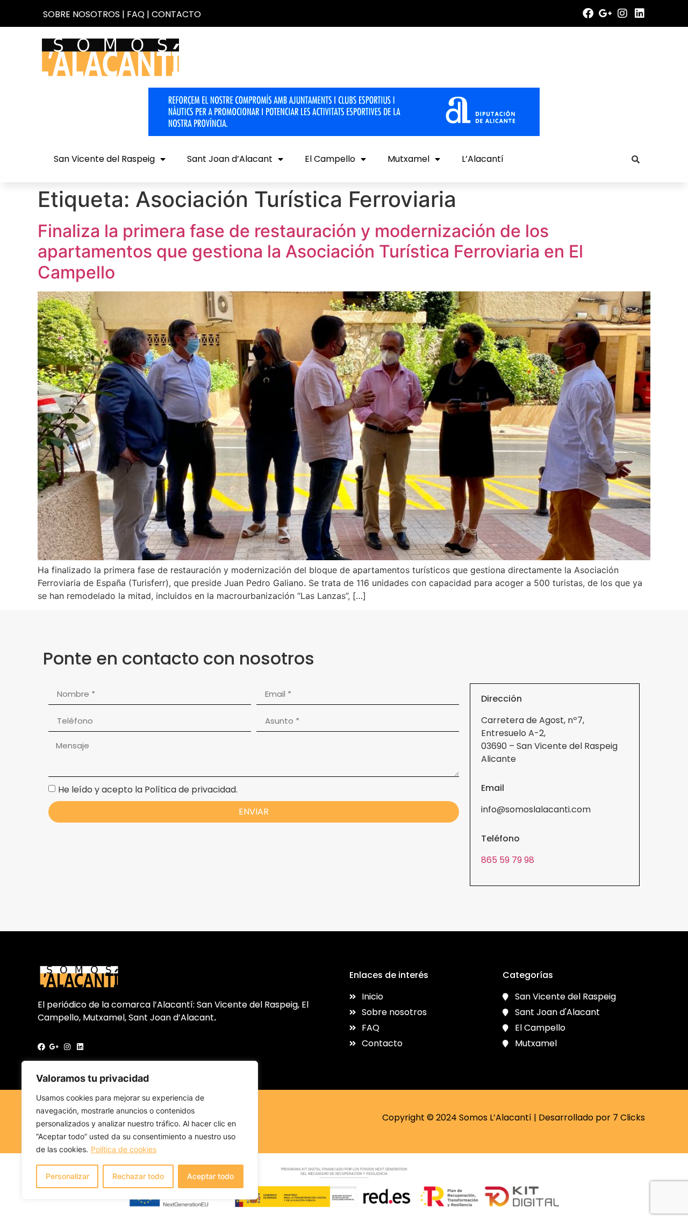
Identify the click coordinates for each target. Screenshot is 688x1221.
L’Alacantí (483, 159)
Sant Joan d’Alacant (230, 159)
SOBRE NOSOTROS (81, 14)
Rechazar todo (138, 1176)
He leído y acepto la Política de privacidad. (148, 789)
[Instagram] (622, 13)
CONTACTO (176, 14)
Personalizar (67, 1176)
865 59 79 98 (507, 860)
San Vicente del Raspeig (104, 159)
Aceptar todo (210, 1176)
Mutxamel (408, 159)
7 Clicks (629, 1117)
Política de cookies (123, 1149)
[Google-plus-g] (605, 13)
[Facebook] (588, 13)
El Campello (330, 159)
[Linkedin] (639, 13)
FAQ (136, 14)
